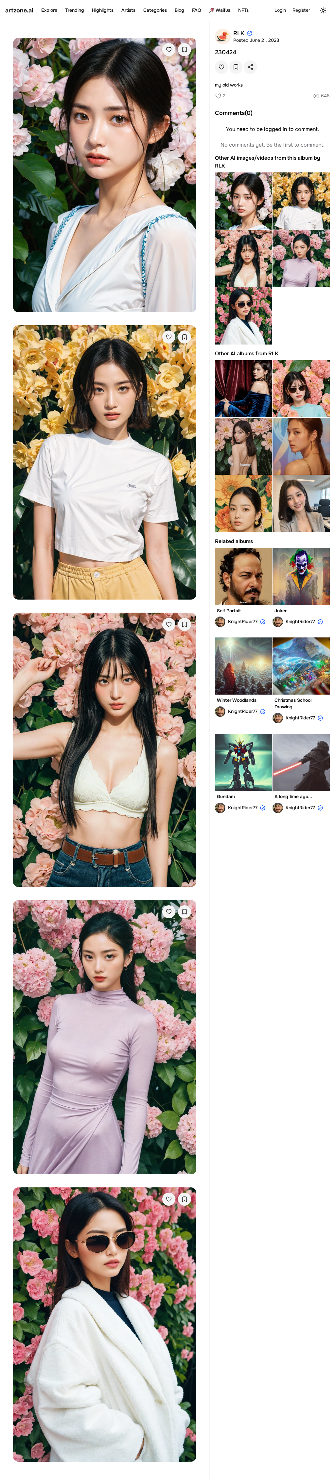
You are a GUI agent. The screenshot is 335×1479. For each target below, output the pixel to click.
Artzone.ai (19, 10)
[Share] (250, 66)
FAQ (196, 10)
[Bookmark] (184, 49)
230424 (225, 52)
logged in (275, 129)
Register (301, 10)
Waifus (223, 10)
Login (280, 10)
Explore (49, 10)
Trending (74, 10)
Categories (155, 10)
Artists (128, 10)
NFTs (243, 10)
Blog (179, 10)
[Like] (168, 49)
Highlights (103, 10)
